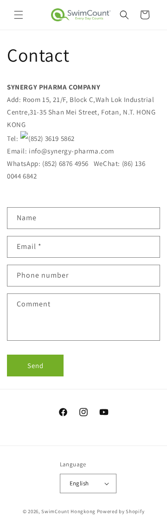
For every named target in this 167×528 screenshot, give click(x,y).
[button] (18, 15)
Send (35, 365)
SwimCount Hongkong (68, 511)
